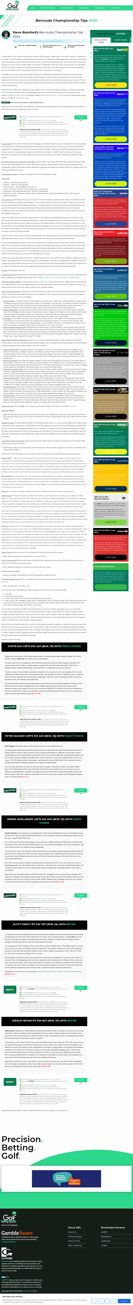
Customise (98, 1301)
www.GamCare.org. (116, 337)
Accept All (124, 1301)
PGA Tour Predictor (47, 8)
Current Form (47, 277)
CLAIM (80, 117)
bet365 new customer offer (45, 992)
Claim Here (110, 85)
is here (55, 423)
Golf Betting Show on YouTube (53, 95)
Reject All (111, 1301)
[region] (66, 1299)
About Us (72, 1232)
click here (72, 406)
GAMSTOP (5, 1280)
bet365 (104, 1232)
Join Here (25, 98)
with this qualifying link (55, 987)
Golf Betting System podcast (16, 95)
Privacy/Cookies (75, 1237)
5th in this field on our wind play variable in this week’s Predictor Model (59, 971)
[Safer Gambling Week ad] (66, 1179)
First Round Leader (60, 277)
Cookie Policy (39, 1302)
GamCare (4, 1261)
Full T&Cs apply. (105, 337)
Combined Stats (73, 277)
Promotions (115, 8)
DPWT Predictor (67, 8)
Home (32, 8)
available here (43, 282)
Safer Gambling (75, 1245)
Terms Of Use (74, 1241)
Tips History (84, 8)
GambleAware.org (8, 1242)
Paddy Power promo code (44, 120)
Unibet (104, 1245)
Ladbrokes (105, 1241)
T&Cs (81, 120)
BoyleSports (106, 1237)
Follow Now (79, 41)
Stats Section (100, 8)
